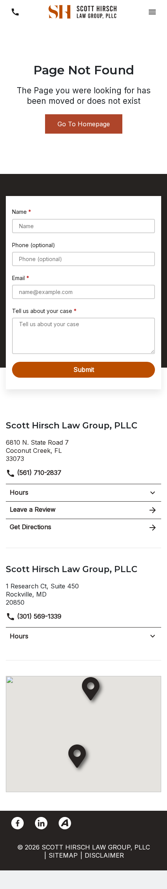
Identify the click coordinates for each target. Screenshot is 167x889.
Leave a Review (33, 509)
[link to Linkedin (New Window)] (41, 823)
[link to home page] (83, 11)
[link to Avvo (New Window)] (65, 823)
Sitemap (63, 855)
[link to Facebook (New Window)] (17, 823)
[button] (152, 12)
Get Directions (30, 527)
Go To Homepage (83, 124)
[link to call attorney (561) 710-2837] (15, 12)
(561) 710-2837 (38, 472)
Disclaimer (104, 855)
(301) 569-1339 (38, 616)
